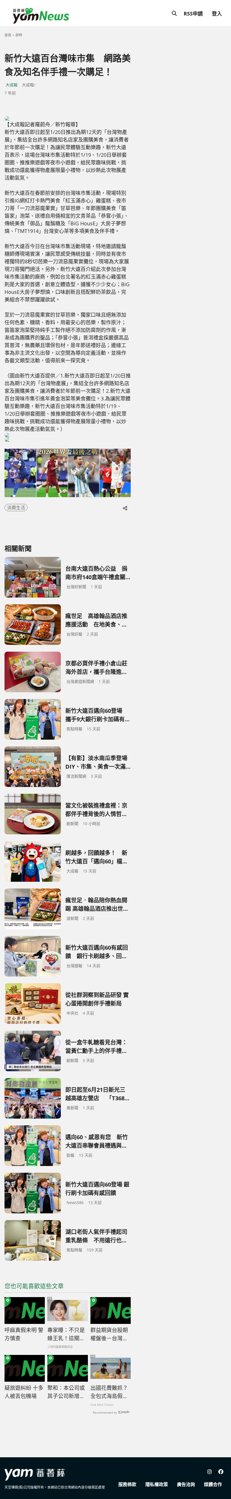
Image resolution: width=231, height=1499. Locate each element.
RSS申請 (193, 13)
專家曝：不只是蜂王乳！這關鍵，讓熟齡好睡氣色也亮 (66, 1334)
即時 (18, 35)
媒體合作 (213, 1484)
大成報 (11, 84)
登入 (217, 13)
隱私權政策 (156, 1484)
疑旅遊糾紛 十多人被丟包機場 (24, 1392)
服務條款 (127, 1484)
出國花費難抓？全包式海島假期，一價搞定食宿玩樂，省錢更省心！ (109, 1392)
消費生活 (16, 507)
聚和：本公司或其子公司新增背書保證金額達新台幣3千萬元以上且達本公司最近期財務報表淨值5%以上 (66, 1392)
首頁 (8, 35)
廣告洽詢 (186, 1484)
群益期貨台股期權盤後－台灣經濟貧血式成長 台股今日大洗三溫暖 (109, 1334)
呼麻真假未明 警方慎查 (24, 1334)
